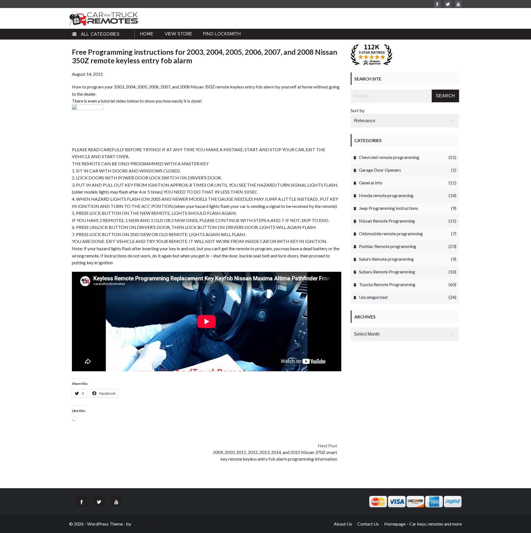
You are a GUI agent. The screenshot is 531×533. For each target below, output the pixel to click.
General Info (370, 182)
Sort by (358, 110)
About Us (343, 523)
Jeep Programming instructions (388, 208)
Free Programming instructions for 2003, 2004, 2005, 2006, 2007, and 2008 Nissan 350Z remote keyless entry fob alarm (204, 56)
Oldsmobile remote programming (391, 233)
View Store (178, 34)
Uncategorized (373, 297)
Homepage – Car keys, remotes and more (423, 523)
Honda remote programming (386, 195)
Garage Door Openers (380, 170)
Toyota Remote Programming (387, 284)
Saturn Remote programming (386, 259)
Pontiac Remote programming (387, 246)
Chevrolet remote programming (389, 157)
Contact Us (368, 523)
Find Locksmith (222, 34)
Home (146, 34)
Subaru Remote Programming (387, 271)
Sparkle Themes (147, 523)
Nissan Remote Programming (387, 220)
